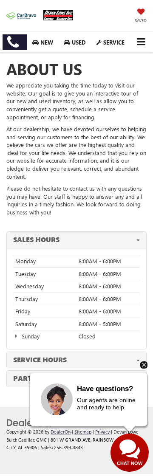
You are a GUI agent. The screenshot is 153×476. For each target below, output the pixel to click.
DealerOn (61, 431)
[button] (15, 42)
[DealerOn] (28, 421)
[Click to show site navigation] (141, 42)
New (46, 42)
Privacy (102, 431)
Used (78, 42)
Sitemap (82, 431)
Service (113, 42)
